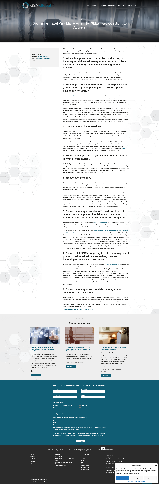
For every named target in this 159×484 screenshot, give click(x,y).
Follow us (109, 449)
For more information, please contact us (77, 310)
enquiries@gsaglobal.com (89, 449)
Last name (84, 389)
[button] (156, 465)
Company (83, 395)
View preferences (150, 478)
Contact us (143, 481)
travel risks (125, 148)
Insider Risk (84, 405)
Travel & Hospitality (43, 56)
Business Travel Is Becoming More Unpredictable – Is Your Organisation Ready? (42, 349)
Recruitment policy (70, 481)
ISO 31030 (45, 371)
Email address (57, 395)
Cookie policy (41, 481)
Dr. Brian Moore (41, 52)
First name (56, 389)
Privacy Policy (137, 481)
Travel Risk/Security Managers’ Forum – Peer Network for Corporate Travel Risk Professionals (78, 349)
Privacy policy (33, 481)
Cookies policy (130, 481)
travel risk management (74, 96)
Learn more (81, 435)
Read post (35, 375)
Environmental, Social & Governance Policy (55, 481)
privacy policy (75, 429)
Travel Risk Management (44, 58)
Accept (123, 478)
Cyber (82, 408)
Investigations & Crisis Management (63, 405)
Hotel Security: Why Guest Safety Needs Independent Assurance (113, 348)
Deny (136, 478)
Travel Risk (35, 64)
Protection (56, 408)
